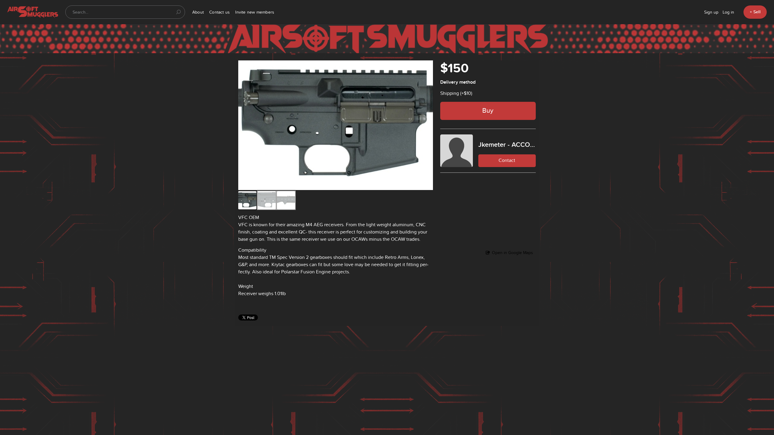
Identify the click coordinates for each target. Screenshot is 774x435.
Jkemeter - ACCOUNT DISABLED (507, 144)
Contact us (219, 12)
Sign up (711, 12)
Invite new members (254, 12)
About (198, 12)
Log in (728, 12)
